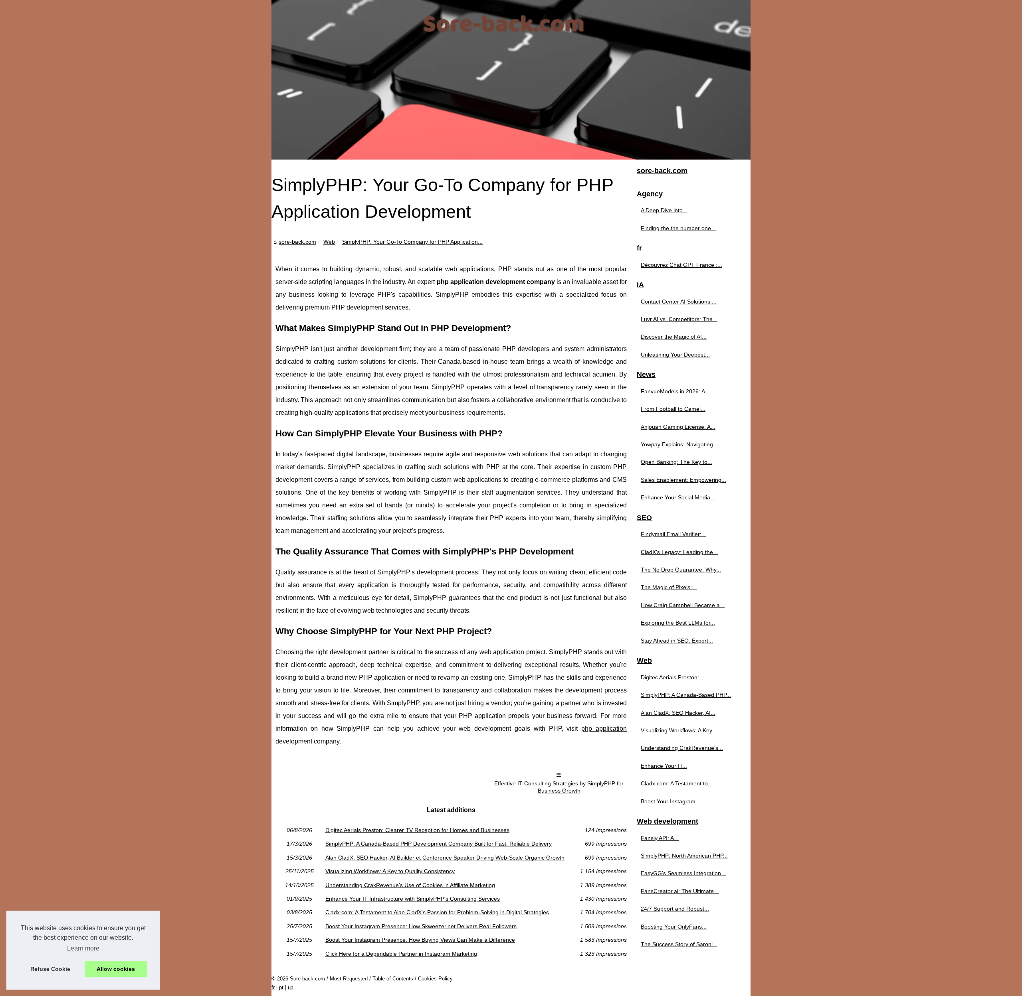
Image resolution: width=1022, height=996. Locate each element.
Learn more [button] (83, 948)
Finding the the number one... (678, 228)
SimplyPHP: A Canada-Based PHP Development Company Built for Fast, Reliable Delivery (438, 843)
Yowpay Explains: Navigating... (679, 444)
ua (290, 987)
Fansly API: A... (660, 838)
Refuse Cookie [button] (50, 969)
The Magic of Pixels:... (669, 587)
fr (273, 987)
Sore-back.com (307, 979)
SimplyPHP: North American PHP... (684, 855)
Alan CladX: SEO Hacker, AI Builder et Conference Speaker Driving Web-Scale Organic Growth (444, 857)
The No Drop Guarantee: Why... (681, 569)
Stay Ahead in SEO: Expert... (677, 640)
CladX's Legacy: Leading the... (679, 552)
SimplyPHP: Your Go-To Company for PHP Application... (412, 242)
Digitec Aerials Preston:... (672, 677)
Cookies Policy (435, 979)
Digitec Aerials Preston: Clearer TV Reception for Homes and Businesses (417, 830)
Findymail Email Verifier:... (673, 534)
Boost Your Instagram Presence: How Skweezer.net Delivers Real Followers (421, 926)
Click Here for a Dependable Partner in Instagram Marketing (401, 954)
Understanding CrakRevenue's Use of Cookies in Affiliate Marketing (410, 885)
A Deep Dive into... (664, 210)
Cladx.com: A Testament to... (677, 783)
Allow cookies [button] (116, 969)
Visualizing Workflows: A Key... (679, 730)
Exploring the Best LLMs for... (678, 622)
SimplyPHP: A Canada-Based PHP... (686, 695)
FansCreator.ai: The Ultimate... (680, 891)
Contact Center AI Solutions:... (679, 301)
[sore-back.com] (511, 80)
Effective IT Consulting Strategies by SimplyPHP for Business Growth (559, 787)
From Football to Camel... (673, 409)
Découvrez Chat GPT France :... (681, 265)
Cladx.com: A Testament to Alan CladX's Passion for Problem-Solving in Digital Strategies (437, 912)
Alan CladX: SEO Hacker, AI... (678, 713)
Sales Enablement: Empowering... (683, 480)
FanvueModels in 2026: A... (675, 391)
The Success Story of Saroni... (679, 944)
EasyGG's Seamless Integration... (683, 873)
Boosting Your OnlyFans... (674, 926)
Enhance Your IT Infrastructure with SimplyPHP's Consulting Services (412, 898)
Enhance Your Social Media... (678, 497)
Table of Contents (392, 979)
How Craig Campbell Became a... (683, 605)
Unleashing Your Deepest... (675, 354)
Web (329, 242)
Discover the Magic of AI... (674, 336)
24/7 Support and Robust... (675, 908)
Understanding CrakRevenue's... (682, 748)
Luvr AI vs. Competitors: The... (679, 319)
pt (281, 987)
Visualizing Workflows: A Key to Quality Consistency (390, 871)
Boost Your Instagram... (670, 801)
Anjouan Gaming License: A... (678, 427)
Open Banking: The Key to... (676, 462)
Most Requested (349, 979)
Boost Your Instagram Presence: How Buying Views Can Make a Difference (420, 940)
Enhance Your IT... (664, 766)
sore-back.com (297, 242)
